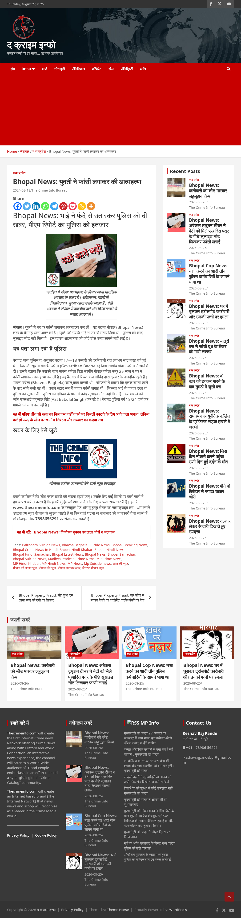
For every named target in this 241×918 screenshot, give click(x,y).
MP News (75, 563)
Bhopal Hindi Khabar (76, 549)
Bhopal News (95, 554)
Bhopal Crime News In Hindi (35, 549)
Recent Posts (185, 171)
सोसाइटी (59, 68)
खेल (111, 68)
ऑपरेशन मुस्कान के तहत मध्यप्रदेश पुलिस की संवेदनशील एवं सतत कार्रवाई (147, 857)
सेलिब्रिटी (127, 68)
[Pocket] (72, 206)
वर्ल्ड (44, 68)
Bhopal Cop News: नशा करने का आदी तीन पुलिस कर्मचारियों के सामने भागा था (209, 274)
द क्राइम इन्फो (31, 44)
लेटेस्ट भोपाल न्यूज (93, 568)
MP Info (150, 723)
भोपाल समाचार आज (69, 568)
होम (13, 68)
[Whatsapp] (45, 206)
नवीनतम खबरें (80, 723)
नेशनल (26, 68)
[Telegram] (54, 206)
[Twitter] (27, 206)
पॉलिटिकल (78, 68)
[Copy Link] (82, 206)
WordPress (178, 909)
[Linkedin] (36, 206)
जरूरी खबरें (20, 620)
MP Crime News (108, 559)
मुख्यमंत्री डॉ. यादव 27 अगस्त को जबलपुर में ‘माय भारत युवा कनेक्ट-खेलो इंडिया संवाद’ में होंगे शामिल (148, 738)
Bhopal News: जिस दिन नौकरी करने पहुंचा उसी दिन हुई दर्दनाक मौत (208, 456)
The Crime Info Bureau (50, 190)
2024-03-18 (21, 190)
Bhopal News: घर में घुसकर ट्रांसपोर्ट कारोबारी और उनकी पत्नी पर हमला (209, 311)
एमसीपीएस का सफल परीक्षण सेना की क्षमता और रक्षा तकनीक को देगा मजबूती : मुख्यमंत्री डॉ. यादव (149, 765)
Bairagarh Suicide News (41, 545)
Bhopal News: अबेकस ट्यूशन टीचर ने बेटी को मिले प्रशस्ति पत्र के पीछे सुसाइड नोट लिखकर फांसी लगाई (209, 231)
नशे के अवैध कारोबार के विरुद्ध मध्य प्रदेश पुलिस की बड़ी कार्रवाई (149, 845)
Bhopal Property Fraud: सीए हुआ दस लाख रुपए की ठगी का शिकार (46, 597)
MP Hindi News (54, 563)
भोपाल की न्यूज (47, 568)
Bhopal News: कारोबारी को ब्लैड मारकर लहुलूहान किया (208, 190)
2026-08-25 (197, 247)
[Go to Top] (229, 897)
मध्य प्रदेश (19, 173)
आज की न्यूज (120, 563)
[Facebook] (17, 206)
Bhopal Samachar (121, 554)
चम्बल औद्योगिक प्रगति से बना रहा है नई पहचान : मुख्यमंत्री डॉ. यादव (148, 752)
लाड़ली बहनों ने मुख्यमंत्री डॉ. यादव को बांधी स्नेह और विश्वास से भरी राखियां (147, 779)
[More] (91, 206)
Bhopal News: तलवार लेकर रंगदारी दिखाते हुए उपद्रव (209, 526)
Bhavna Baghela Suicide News (86, 545)
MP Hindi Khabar (26, 563)
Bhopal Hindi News (109, 549)
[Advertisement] (114, 110)
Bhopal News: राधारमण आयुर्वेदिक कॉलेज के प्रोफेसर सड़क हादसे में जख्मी (209, 419)
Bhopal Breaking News (129, 545)
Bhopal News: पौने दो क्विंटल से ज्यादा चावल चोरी (209, 491)
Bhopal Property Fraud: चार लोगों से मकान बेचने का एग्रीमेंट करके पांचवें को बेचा (117, 597)
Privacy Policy (18, 835)
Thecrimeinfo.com (21, 733)
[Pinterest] (63, 206)
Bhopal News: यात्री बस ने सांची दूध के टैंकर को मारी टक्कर (209, 346)
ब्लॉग (143, 68)
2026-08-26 (197, 202)
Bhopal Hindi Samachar (31, 554)
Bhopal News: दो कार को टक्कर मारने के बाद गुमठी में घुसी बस (207, 381)
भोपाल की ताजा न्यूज (25, 568)
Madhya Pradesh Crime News (71, 559)
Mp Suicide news (97, 563)
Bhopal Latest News (67, 554)
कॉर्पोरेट (96, 68)
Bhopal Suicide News (29, 559)
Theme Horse (118, 909)
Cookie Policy (46, 835)
